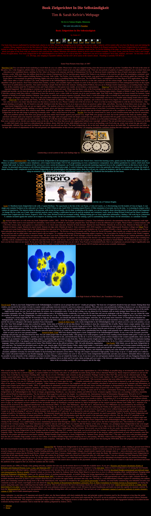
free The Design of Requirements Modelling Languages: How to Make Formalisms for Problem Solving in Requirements (92, 483)
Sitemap (9, 506)
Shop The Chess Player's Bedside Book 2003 (36, 476)
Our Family (111, 343)
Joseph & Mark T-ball (50, 332)
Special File (48, 447)
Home (8, 508)
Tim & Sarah (6, 305)
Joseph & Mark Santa (66, 322)
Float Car (105, 87)
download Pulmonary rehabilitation (14, 474)
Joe (4, 221)
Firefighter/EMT (21, 161)
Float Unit (13, 100)
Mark (141, 227)
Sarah (5, 206)
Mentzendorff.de (14, 489)
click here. (100, 468)
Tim (29, 371)
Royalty (81, 112)
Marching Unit (7, 68)
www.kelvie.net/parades (89, 481)
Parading (84, 26)
